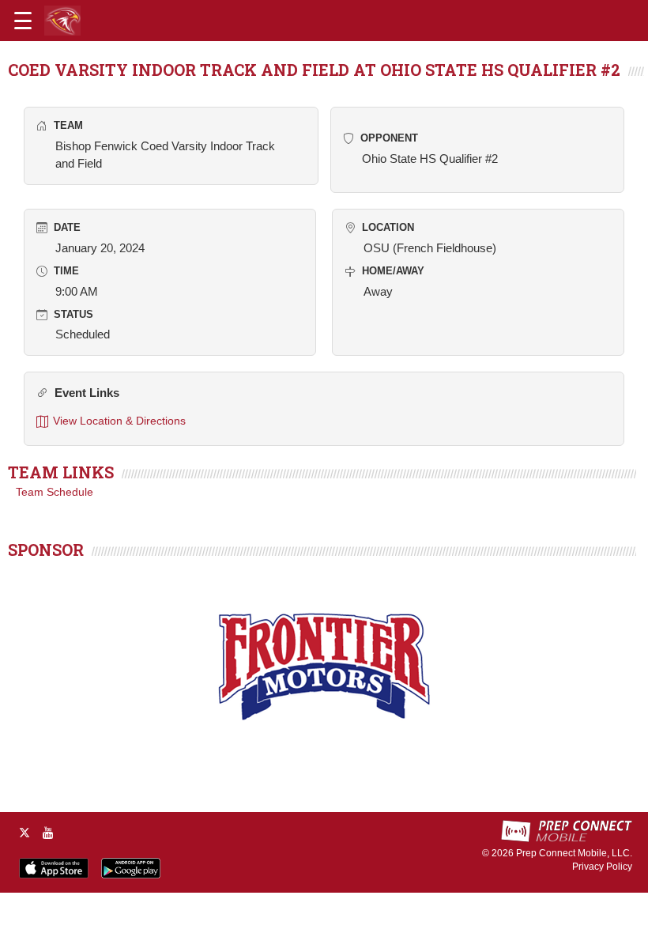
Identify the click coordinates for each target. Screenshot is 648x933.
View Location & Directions (119, 420)
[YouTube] (48, 832)
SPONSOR (46, 549)
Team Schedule (54, 491)
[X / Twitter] (24, 832)
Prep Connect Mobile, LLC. (574, 853)
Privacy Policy (602, 866)
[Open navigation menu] (22, 20)
